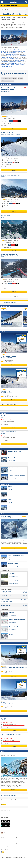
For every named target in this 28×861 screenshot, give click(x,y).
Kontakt (2, 837)
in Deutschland (10, 668)
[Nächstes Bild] (26, 318)
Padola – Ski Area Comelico (9, 133)
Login (16, 843)
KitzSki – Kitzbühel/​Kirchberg (8, 431)
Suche (21, 78)
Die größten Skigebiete (11, 54)
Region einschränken (8, 80)
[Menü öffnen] (2, 2)
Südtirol (14, 134)
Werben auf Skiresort (6, 847)
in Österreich (9, 357)
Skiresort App (4, 817)
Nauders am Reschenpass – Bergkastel (11, 734)
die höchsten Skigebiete (13, 58)
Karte (10, 17)
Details (14, 128)
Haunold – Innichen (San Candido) (11, 174)
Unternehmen (18, 840)
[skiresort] (14, 2)
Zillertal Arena (4, 718)
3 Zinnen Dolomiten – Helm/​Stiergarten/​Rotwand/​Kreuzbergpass (9, 89)
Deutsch (6, 832)
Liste (2, 17)
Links (16, 837)
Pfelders (3, 415)
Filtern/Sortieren (7, 78)
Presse (2, 843)
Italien (5, 134)
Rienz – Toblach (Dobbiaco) (9, 254)
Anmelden (3, 804)
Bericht (13, 427)
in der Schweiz (10, 703)
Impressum (3, 840)
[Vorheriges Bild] (2, 318)
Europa (2, 134)
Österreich (3, 433)
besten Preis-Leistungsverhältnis (14, 63)
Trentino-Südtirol (10, 134)
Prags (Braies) (5, 215)
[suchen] (26, 2)
